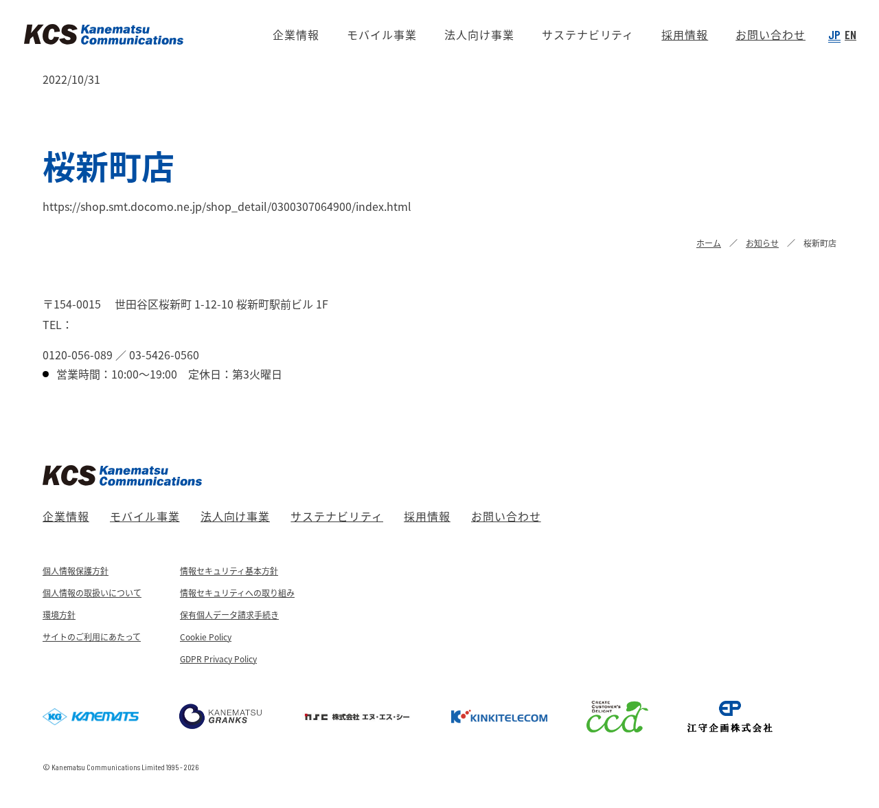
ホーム (708, 243)
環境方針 (59, 614)
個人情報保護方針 (76, 570)
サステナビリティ (336, 516)
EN (850, 34)
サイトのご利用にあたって (92, 636)
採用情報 (427, 516)
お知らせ (762, 243)
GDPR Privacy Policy (218, 658)
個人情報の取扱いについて (92, 592)
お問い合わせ (506, 516)
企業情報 (66, 516)
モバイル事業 (145, 516)
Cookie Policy (205, 636)
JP (834, 34)
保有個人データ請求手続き (229, 614)
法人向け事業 (236, 516)
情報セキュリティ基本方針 (229, 570)
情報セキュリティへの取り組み (237, 592)
